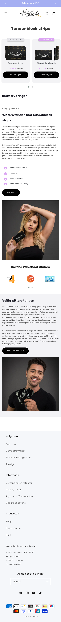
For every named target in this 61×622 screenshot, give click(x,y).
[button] (6, 13)
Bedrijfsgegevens (16, 503)
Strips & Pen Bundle (46, 63)
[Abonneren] (47, 581)
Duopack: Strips (15, 63)
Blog (8, 535)
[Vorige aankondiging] (5, 3)
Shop (9, 521)
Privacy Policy (13, 489)
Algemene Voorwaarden (19, 496)
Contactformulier (15, 451)
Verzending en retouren (19, 483)
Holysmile (34, 616)
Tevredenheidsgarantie (18, 457)
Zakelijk (10, 464)
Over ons (11, 444)
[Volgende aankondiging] (55, 3)
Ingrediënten (13, 528)
